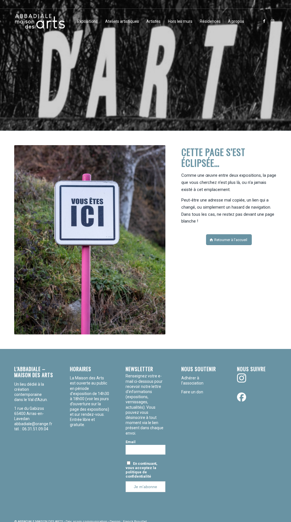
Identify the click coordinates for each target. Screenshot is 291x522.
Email (131, 442)
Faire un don (192, 392)
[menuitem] (87, 21)
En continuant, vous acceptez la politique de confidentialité (142, 469)
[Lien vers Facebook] (264, 21)
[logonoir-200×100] (39, 21)
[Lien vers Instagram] (272, 21)
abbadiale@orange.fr (33, 424)
